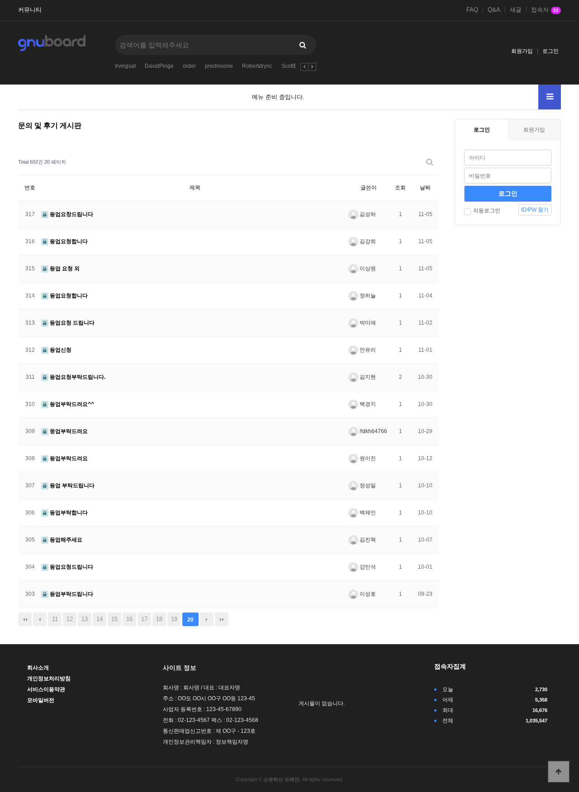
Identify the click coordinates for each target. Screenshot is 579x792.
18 (159, 619)
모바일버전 (40, 700)
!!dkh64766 (372, 431)
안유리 (367, 350)
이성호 (367, 594)
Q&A (494, 10)
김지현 (367, 377)
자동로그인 (486, 210)
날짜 (425, 187)
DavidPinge (159, 66)
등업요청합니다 (68, 241)
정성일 (367, 485)
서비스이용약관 (46, 689)
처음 (25, 619)
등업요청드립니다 (70, 567)
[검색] (302, 45)
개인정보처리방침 (49, 678)
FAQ (472, 10)
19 (174, 619)
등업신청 (59, 350)
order (189, 66)
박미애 (367, 323)
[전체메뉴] (549, 97)
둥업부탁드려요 (68, 431)
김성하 (367, 214)
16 (129, 619)
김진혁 (367, 540)
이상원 (367, 268)
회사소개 (38, 668)
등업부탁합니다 (68, 512)
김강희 (367, 241)
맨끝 (221, 619)
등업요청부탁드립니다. (76, 377)
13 (84, 619)
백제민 (367, 512)
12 (69, 619)
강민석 (367, 567)
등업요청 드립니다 (71, 323)
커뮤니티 (30, 10)
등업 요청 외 (64, 268)
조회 (400, 187)
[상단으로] (558, 771)
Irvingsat (125, 66)
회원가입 (522, 51)
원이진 (367, 458)
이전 (40, 619)
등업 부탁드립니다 (71, 485)
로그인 (550, 51)
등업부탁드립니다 (70, 594)
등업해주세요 (65, 540)
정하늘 (367, 295)
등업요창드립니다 (70, 214)
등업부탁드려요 (68, 458)
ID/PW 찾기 (535, 210)
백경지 (367, 404)
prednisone (219, 66)
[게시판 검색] (430, 162)
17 (144, 619)
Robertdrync (257, 66)
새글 (516, 10)
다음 (207, 619)
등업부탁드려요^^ (71, 404)
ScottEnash (295, 66)
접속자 (545, 10)
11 (55, 619)
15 (114, 619)
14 (99, 619)
